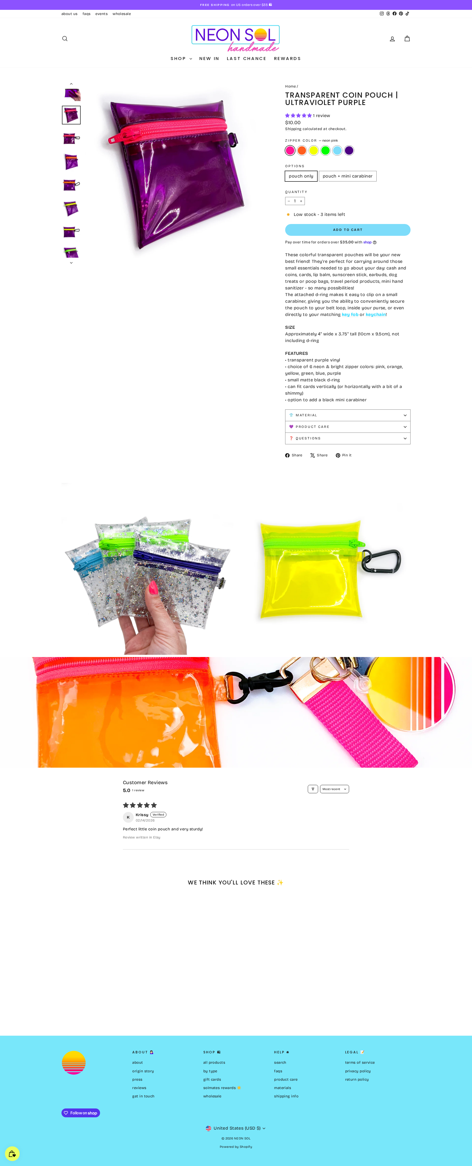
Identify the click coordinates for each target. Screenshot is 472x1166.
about (137, 1062)
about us (69, 14)
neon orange (302, 150)
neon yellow (314, 150)
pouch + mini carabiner (348, 176)
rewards (287, 58)
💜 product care (309, 427)
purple (349, 150)
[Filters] (313, 789)
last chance (247, 58)
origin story (143, 1071)
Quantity (296, 192)
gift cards (212, 1079)
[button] (299, 115)
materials (282, 1088)
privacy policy (358, 1071)
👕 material (303, 415)
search (280, 1062)
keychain (376, 314)
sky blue (337, 150)
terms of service (360, 1062)
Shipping (293, 129)
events (101, 14)
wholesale (122, 14)
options (295, 166)
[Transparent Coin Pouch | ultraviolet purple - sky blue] (91, 1006)
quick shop (103, 975)
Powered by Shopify (236, 1147)
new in (209, 58)
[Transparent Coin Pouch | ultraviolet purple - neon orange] (71, 1006)
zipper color (311, 140)
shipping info (286, 1096)
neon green (325, 150)
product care (285, 1079)
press (137, 1079)
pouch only (301, 176)
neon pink (290, 150)
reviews (139, 1088)
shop (179, 58)
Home (290, 86)
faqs (87, 14)
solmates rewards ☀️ (222, 1088)
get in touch (143, 1096)
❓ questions (305, 438)
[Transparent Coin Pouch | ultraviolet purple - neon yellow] (78, 1006)
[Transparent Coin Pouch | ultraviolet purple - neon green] (84, 1006)
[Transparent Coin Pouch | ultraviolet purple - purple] (98, 1006)
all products (214, 1062)
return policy (357, 1079)
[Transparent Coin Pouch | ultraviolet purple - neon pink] (64, 1006)
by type (210, 1071)
